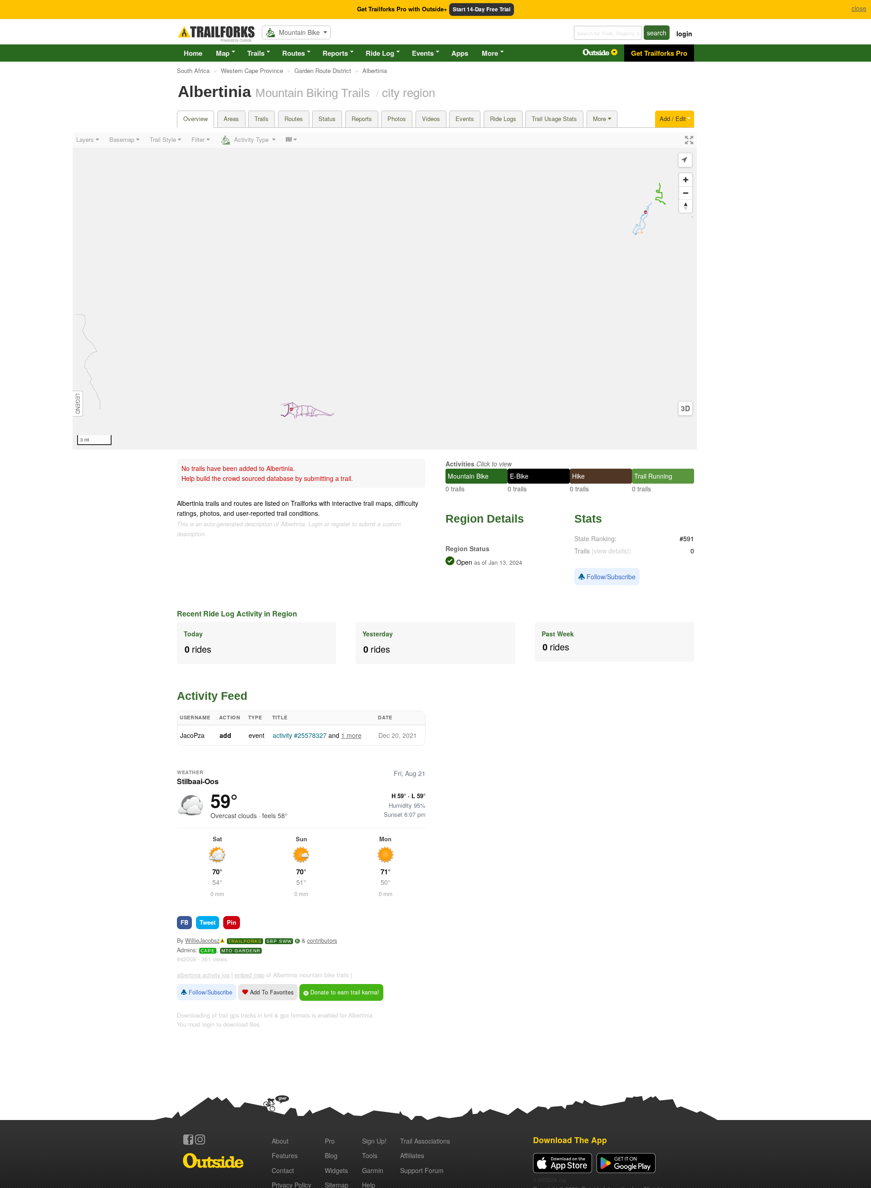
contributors (322, 940)
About (280, 1140)
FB (184, 922)
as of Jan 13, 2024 (497, 562)
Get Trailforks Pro (659, 53)
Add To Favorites (271, 992)
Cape (208, 950)
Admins (186, 950)
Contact (283, 1170)
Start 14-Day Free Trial (481, 9)
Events (423, 53)
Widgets (336, 1170)
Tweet (207, 922)
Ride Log (380, 53)
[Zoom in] (685, 179)
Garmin (372, 1170)
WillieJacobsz (202, 940)
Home (193, 53)
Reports (335, 53)
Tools (369, 1155)
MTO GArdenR (240, 950)
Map (223, 53)
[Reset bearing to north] (685, 206)
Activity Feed (212, 695)
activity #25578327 (300, 735)
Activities (460, 463)
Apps (459, 53)
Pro (330, 1140)
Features (285, 1155)
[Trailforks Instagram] (200, 1139)
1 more (351, 735)
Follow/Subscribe (610, 576)
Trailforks (245, 941)
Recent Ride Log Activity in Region (237, 613)
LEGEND (78, 403)
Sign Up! (374, 1140)
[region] (385, 291)
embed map (249, 975)
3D (685, 408)
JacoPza (192, 735)
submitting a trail (327, 478)
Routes (293, 53)
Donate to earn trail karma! (343, 992)
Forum (422, 1170)
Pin (231, 922)
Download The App (570, 1139)
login (684, 33)
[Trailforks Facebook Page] (188, 1139)
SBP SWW (279, 941)
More (490, 53)
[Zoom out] (685, 192)
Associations (425, 1140)
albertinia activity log (203, 975)
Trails (255, 53)
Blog (331, 1155)
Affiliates (412, 1155)
